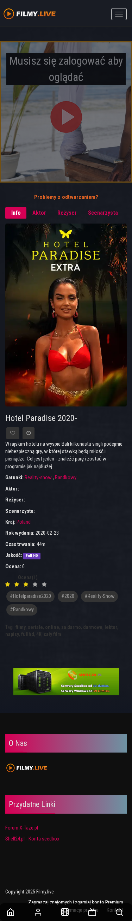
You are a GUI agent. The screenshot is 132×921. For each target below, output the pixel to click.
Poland (24, 522)
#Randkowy (22, 610)
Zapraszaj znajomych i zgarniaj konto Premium (75, 902)
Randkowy (65, 477)
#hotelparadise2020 (30, 596)
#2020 (67, 596)
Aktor (39, 212)
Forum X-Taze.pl (21, 828)
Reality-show (38, 477)
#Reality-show (99, 596)
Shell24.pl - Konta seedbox (32, 839)
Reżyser (67, 212)
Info (16, 212)
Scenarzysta (103, 212)
